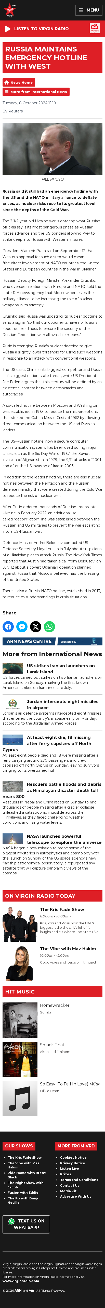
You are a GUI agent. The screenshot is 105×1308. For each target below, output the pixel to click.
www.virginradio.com (21, 1281)
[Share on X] (35, 626)
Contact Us (69, 1185)
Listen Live (69, 1168)
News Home (22, 82)
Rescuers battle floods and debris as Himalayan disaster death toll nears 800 (52, 790)
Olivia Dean (49, 1091)
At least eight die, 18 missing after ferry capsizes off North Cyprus (47, 743)
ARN (18, 1290)
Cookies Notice (73, 1157)
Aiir (32, 1290)
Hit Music (20, 992)
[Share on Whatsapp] (49, 626)
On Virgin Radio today (40, 896)
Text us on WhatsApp (29, 1224)
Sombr (45, 1012)
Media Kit (68, 1191)
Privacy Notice (72, 1163)
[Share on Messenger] (22, 626)
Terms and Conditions (79, 1180)
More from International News (39, 92)
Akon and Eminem (55, 1052)
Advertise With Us (75, 1196)
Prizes (65, 1174)
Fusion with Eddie (23, 1193)
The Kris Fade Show (25, 1157)
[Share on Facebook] (8, 626)
